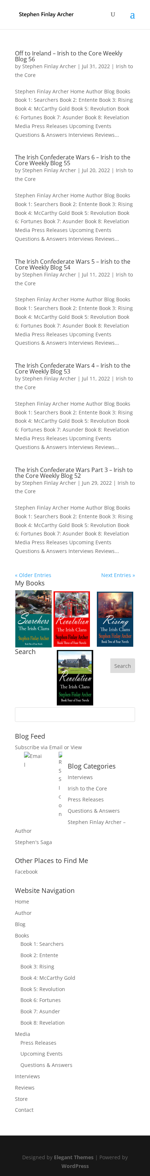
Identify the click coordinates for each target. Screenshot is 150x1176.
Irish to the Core (87, 788)
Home (22, 901)
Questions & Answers (94, 810)
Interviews (80, 777)
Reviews (25, 1087)
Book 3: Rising (37, 966)
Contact (24, 1109)
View (76, 747)
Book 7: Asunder (40, 1011)
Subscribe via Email (39, 747)
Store (21, 1098)
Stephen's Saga (33, 842)
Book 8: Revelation (42, 1022)
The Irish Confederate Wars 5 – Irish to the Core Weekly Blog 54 (72, 264)
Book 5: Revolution (42, 989)
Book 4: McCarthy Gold (47, 977)
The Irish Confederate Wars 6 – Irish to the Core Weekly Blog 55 (72, 160)
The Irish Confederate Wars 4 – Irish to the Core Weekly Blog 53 (72, 368)
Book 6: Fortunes (40, 1000)
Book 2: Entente (39, 955)
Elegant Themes (74, 1157)
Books (22, 935)
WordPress (75, 1166)
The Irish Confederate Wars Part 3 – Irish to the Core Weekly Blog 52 (74, 473)
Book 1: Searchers (42, 943)
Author (23, 912)
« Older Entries (33, 575)
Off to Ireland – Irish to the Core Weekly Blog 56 (68, 56)
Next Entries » (118, 575)
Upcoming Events (41, 1053)
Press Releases (86, 799)
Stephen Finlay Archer (49, 66)
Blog (20, 924)
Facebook (26, 871)
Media (22, 1033)
